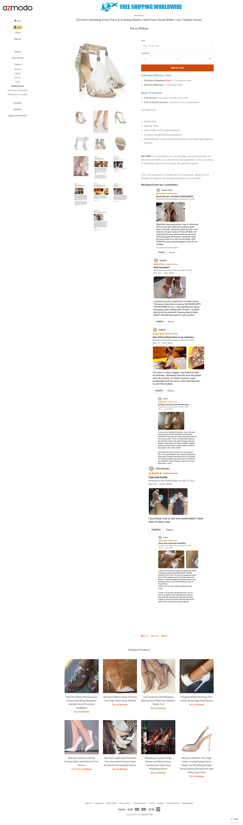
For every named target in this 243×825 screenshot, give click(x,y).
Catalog (160, 803)
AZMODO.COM (146, 815)
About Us (88, 803)
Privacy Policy (124, 803)
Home (17, 51)
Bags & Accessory (17, 115)
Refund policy (187, 803)
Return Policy (111, 803)
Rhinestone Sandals (17, 94)
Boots (17, 77)
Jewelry (18, 109)
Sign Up (17, 39)
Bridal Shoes (17, 86)
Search (152, 803)
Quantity (145, 53)
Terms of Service (139, 803)
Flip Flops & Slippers (17, 90)
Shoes (17, 64)
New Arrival (17, 58)
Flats (17, 82)
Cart (18, 21)
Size (143, 41)
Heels (18, 73)
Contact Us (99, 803)
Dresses (17, 103)
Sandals (17, 69)
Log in (18, 32)
